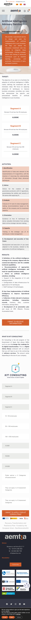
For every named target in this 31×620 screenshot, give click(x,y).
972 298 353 (11, 1)
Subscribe (15, 564)
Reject (11, 617)
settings (18, 614)
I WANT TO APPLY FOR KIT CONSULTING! (15, 513)
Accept (4, 617)
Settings (19, 617)
